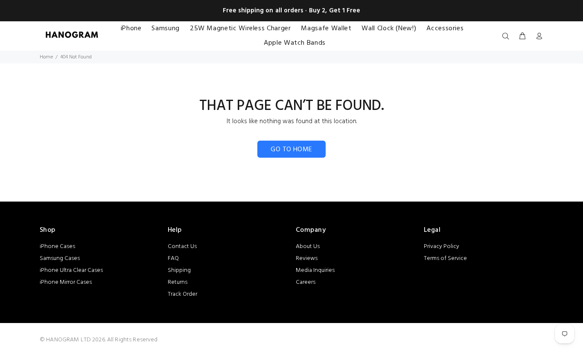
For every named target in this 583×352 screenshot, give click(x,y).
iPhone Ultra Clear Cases (71, 270)
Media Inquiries (315, 270)
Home (46, 57)
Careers (305, 282)
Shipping (179, 270)
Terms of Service (445, 258)
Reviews (307, 258)
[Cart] (522, 36)
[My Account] (537, 36)
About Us (308, 246)
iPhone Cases (57, 246)
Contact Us (182, 246)
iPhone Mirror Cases (66, 282)
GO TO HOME (291, 149)
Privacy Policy (441, 246)
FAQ (173, 258)
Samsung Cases (60, 258)
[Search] (507, 36)
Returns (177, 282)
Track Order (182, 294)
